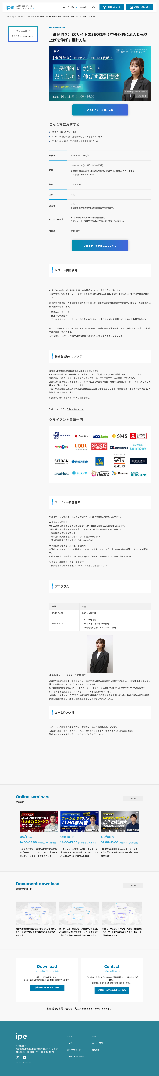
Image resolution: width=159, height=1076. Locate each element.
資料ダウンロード (114, 7)
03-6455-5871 (86, 1008)
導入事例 (83, 7)
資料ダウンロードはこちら (47, 987)
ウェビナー (93, 7)
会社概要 (95, 1050)
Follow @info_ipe (75, 409)
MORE (133, 798)
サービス (71, 7)
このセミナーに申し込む (100, 110)
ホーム (69, 1036)
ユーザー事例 (97, 1043)
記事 (94, 1036)
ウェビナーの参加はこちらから (100, 245)
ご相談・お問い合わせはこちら (112, 990)
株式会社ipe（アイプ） (15, 17)
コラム (63, 7)
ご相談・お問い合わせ (142, 7)
